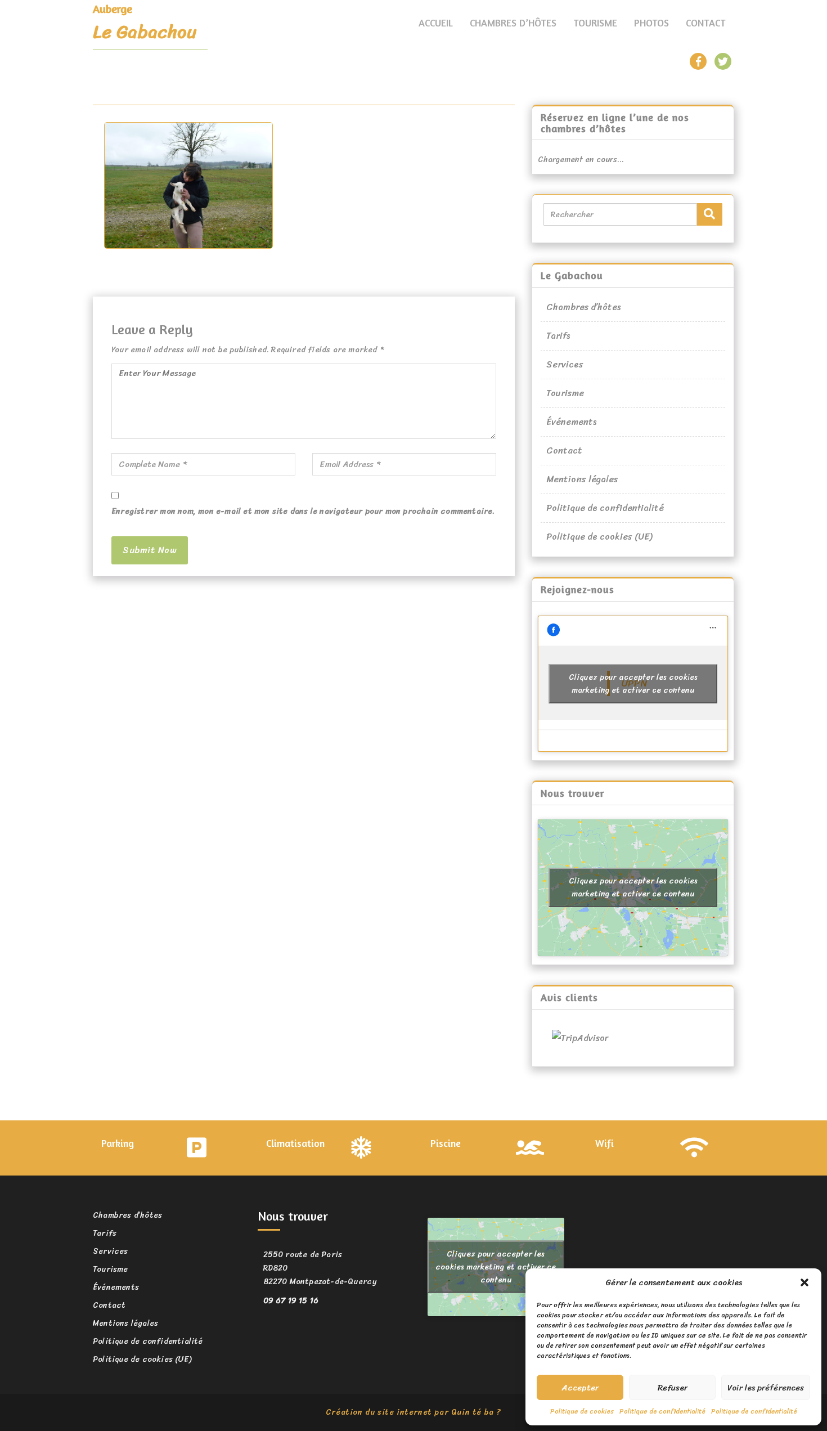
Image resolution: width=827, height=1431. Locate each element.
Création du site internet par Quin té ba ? (413, 1412)
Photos (651, 22)
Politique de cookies (582, 1411)
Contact (706, 22)
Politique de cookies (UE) (599, 536)
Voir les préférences (765, 1387)
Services (564, 364)
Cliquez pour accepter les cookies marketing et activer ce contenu (633, 683)
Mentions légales (582, 479)
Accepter (580, 1387)
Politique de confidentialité (662, 1411)
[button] (804, 1282)
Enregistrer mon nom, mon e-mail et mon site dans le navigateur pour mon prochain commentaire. (303, 511)
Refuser (672, 1387)
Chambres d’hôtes (513, 22)
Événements (571, 422)
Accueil (436, 22)
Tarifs (558, 336)
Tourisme (595, 22)
